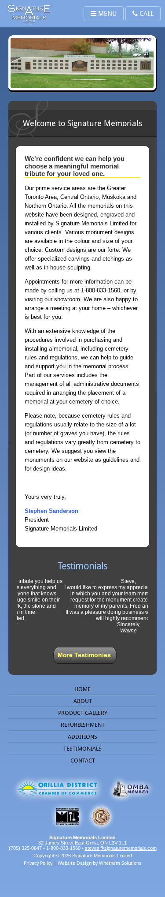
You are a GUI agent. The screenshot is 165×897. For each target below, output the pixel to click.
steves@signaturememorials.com (121, 848)
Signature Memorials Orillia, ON (29, 13)
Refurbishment (83, 724)
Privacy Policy (38, 863)
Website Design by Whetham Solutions (99, 863)
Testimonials (82, 748)
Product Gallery (82, 713)
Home (82, 689)
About (82, 701)
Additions (82, 736)
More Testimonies (84, 654)
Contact (82, 760)
